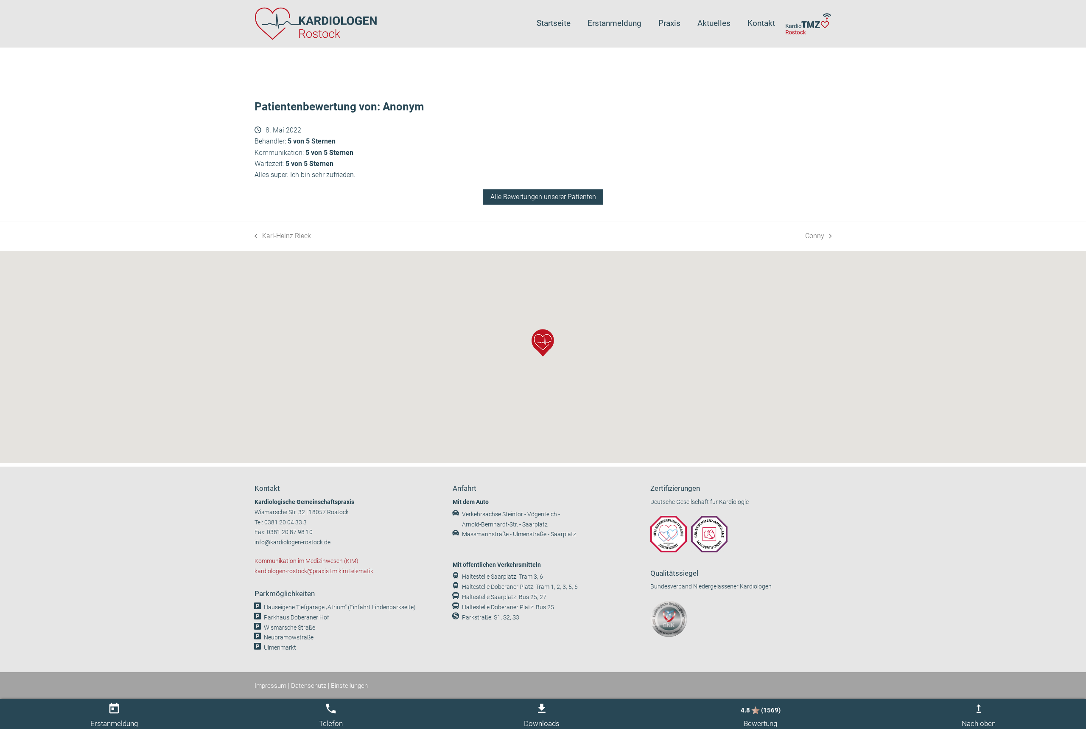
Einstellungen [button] (349, 686)
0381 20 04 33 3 (285, 522)
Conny (818, 237)
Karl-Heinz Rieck (283, 237)
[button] (542, 343)
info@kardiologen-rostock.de (292, 542)
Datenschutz (308, 686)
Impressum (270, 686)
